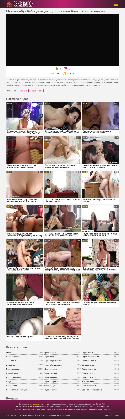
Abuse (107, 415)
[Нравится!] (56, 68)
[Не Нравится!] (66, 68)
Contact (116, 415)
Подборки (23, 91)
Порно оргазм (36, 91)
